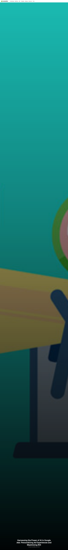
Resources (30, 1)
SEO (19, 1)
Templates (22, 1)
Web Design (12, 1)
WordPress (16, 1)
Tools (33, 1)
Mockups (26, 1)
